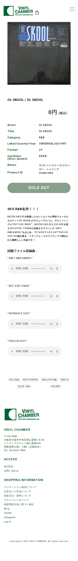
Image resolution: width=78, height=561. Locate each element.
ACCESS (9, 466)
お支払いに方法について (18, 491)
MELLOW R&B (49, 379)
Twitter (8, 513)
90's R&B (14, 379)
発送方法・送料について (18, 495)
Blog (6, 508)
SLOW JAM (24, 386)
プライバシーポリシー (16, 500)
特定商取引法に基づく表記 (19, 504)
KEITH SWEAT (30, 379)
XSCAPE (55, 386)
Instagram (10, 517)
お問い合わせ (11, 471)
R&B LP (65, 379)
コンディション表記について (20, 487)
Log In (7, 521)
